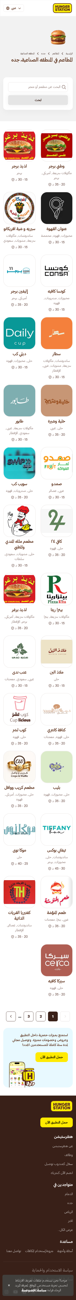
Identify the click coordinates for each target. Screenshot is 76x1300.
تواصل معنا (13, 1251)
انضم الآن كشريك (62, 1172)
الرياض (68, 1212)
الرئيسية (69, 53)
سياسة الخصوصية (33, 1290)
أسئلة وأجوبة (65, 1251)
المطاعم (55, 53)
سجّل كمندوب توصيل (59, 1164)
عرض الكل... (65, 1229)
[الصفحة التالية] (11, 1016)
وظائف (68, 1155)
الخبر (70, 1221)
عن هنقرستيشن (62, 1146)
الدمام (69, 1194)
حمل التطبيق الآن (51, 1057)
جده (43, 53)
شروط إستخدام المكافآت (39, 1251)
